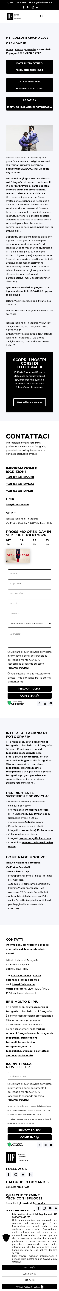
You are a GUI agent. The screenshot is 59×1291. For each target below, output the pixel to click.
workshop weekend (26, 208)
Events (19, 49)
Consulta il (25, 1203)
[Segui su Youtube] (22, 1174)
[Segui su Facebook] (8, 1174)
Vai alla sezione (29, 402)
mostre (35, 215)
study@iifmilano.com (37, 813)
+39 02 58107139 (19, 491)
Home (9, 49)
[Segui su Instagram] (15, 1174)
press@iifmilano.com (30, 822)
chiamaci (27, 1051)
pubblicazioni (41, 219)
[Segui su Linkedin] (30, 1174)
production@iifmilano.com (37, 830)
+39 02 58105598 (20, 477)
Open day (30, 49)
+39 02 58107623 (20, 484)
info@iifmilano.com (37, 310)
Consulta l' (17, 1186)
